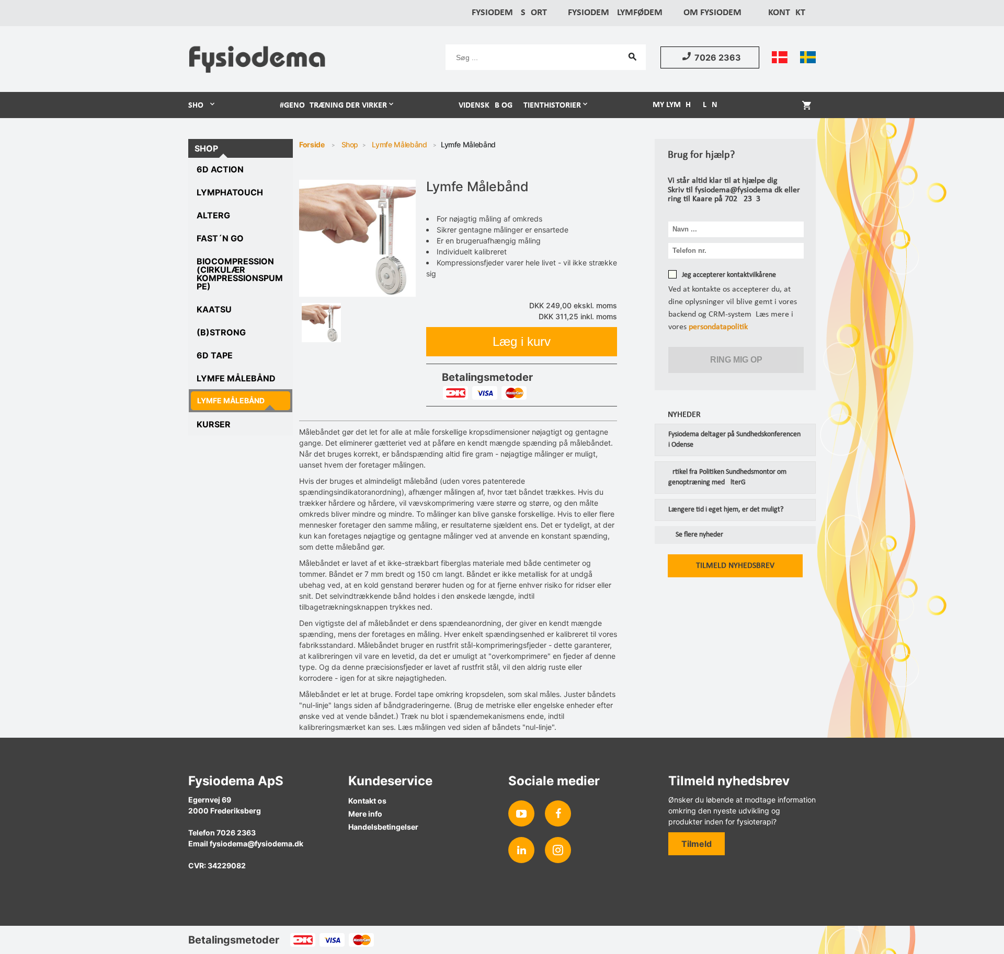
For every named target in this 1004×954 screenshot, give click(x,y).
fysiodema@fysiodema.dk (256, 843)
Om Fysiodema (715, 13)
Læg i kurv (522, 341)
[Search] (633, 56)
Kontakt (786, 13)
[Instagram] (558, 850)
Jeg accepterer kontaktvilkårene (729, 275)
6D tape (215, 355)
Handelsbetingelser (383, 826)
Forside (312, 144)
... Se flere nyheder (695, 535)
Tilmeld (696, 844)
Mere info (365, 813)
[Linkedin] (521, 850)
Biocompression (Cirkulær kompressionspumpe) (240, 274)
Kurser (214, 424)
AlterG (213, 215)
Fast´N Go (220, 238)
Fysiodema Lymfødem (615, 13)
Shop (198, 105)
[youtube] (521, 813)
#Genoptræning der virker (333, 105)
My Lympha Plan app (693, 105)
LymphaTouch (230, 192)
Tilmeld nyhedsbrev (735, 566)
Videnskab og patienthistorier (520, 105)
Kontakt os (367, 800)
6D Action (220, 169)
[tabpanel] (357, 238)
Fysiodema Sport (509, 13)
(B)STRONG (221, 332)
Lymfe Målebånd (236, 378)
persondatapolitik (718, 327)
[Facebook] (558, 813)
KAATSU (214, 309)
